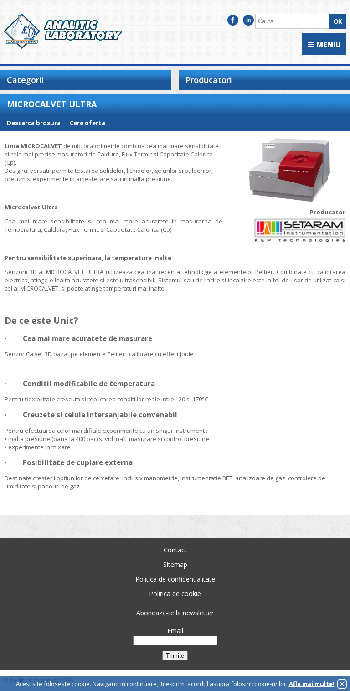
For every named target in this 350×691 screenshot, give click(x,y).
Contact (175, 550)
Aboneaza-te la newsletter (175, 612)
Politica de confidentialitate (175, 579)
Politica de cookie (175, 593)
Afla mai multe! (312, 684)
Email (175, 630)
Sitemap (175, 564)
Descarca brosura (34, 123)
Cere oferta (87, 123)
